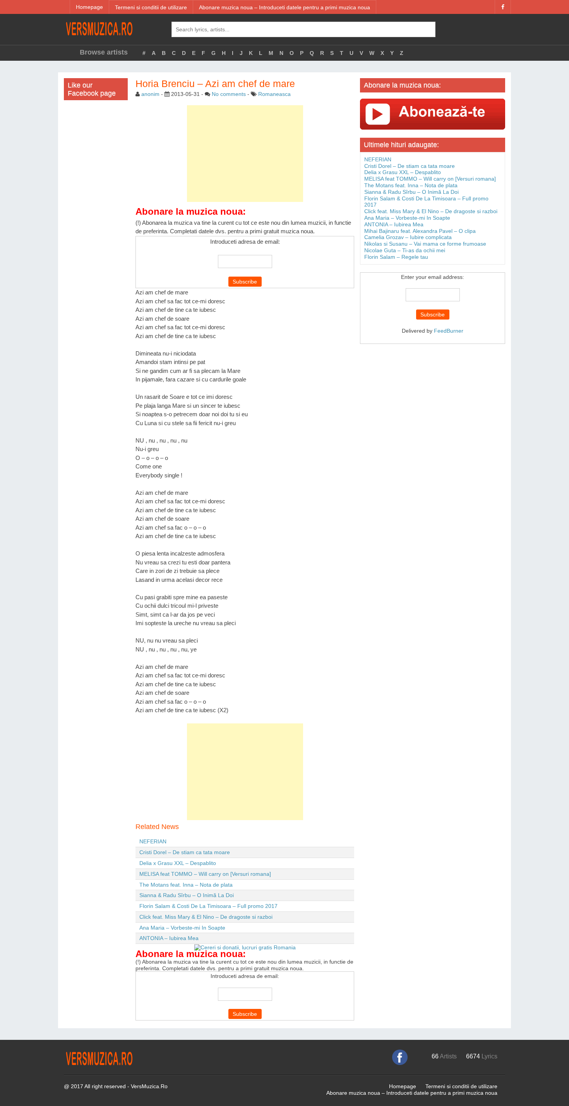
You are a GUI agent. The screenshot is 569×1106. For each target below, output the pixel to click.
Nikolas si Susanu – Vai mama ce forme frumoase (425, 244)
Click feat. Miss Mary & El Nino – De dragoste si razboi (206, 917)
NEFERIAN (152, 841)
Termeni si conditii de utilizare (151, 7)
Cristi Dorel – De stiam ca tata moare (184, 852)
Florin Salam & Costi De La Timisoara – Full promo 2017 (208, 906)
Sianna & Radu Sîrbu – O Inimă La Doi (186, 895)
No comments (229, 94)
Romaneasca (274, 94)
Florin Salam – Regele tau (396, 257)
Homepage (89, 7)
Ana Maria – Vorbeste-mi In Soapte (182, 928)
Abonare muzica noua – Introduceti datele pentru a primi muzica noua (284, 7)
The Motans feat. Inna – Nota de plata (186, 885)
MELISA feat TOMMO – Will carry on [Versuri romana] (205, 874)
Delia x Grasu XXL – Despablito (177, 863)
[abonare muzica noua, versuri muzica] (432, 114)
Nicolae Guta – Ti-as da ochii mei (404, 250)
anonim (150, 94)
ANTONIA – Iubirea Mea (169, 938)
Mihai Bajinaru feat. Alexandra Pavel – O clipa (420, 231)
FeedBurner (448, 331)
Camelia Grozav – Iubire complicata (408, 237)
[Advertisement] (245, 153)
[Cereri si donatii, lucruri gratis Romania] (245, 947)
